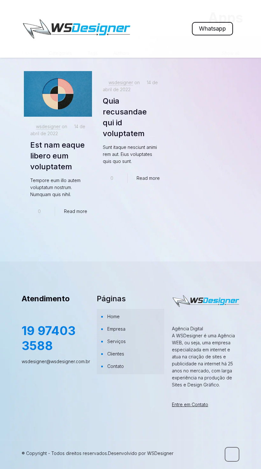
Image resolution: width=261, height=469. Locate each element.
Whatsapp (212, 28)
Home (113, 316)
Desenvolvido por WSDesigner (140, 453)
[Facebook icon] (182, 453)
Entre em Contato (190, 404)
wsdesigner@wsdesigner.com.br (56, 361)
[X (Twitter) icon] (189, 453)
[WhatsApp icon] (175, 453)
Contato (115, 366)
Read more (75, 211)
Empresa (116, 329)
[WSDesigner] (76, 28)
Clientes (115, 353)
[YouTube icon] (196, 453)
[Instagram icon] (209, 453)
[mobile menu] (173, 28)
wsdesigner (48, 126)
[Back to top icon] (232, 454)
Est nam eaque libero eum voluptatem (57, 155)
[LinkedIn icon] (202, 453)
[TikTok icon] (216, 453)
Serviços (116, 341)
